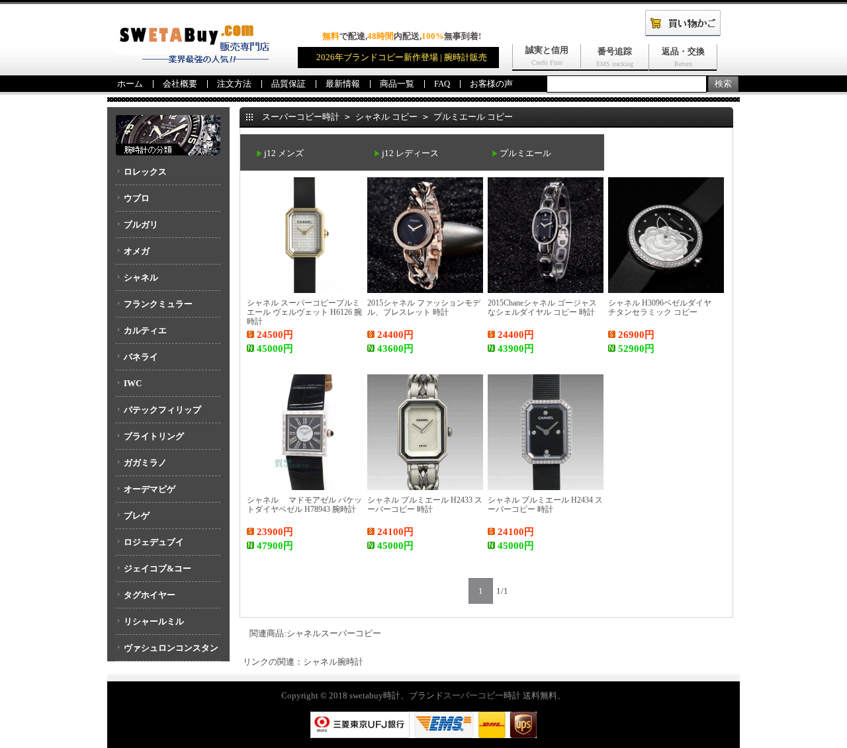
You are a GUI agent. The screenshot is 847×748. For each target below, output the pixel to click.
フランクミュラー (158, 304)
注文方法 (234, 84)
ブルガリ (141, 224)
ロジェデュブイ (154, 542)
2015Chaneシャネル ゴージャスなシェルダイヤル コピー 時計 (542, 307)
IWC (133, 383)
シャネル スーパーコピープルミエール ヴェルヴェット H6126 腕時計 (304, 312)
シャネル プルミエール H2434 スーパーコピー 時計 (545, 504)
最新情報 (343, 84)
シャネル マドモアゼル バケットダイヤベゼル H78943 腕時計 (304, 504)
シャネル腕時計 (333, 662)
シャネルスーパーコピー (334, 633)
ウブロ (137, 198)
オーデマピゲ (149, 489)
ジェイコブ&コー (157, 568)
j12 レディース (410, 153)
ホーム (130, 84)
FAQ (442, 84)
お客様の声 (491, 84)
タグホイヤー (149, 595)
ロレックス (145, 172)
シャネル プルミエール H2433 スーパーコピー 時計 (424, 504)
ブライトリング (154, 436)
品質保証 (288, 84)
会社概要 (180, 84)
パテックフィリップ (162, 410)
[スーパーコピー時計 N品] (192, 60)
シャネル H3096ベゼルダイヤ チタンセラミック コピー (663, 307)
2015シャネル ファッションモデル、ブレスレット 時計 (423, 307)
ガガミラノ (145, 463)
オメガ (137, 251)
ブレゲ (137, 515)
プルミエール (525, 153)
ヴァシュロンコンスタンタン (167, 652)
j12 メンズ (284, 153)
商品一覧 (397, 84)
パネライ (141, 357)
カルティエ (145, 330)
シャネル (141, 277)
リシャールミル (154, 621)
